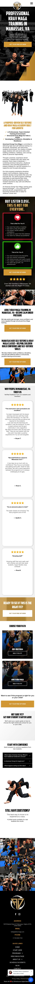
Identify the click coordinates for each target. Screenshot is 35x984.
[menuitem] (17, 947)
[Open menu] (31, 3)
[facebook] (15, 914)
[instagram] (19, 914)
